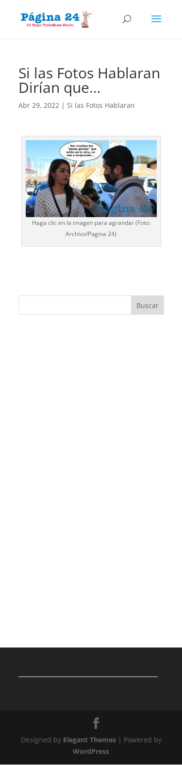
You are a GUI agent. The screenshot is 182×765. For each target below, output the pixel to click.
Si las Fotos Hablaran (101, 105)
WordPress (91, 751)
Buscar (147, 305)
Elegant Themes (89, 739)
